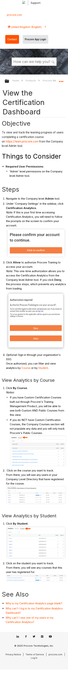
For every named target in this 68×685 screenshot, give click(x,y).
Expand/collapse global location (61, 79)
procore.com (14, 14)
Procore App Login (35, 39)
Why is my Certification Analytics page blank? (34, 603)
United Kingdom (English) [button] (26, 26)
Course (25, 368)
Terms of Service (35, 654)
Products (31, 80)
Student (43, 368)
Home (16, 80)
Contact (12, 39)
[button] (53, 61)
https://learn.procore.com (22, 141)
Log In (34, 658)
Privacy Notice (13, 654)
